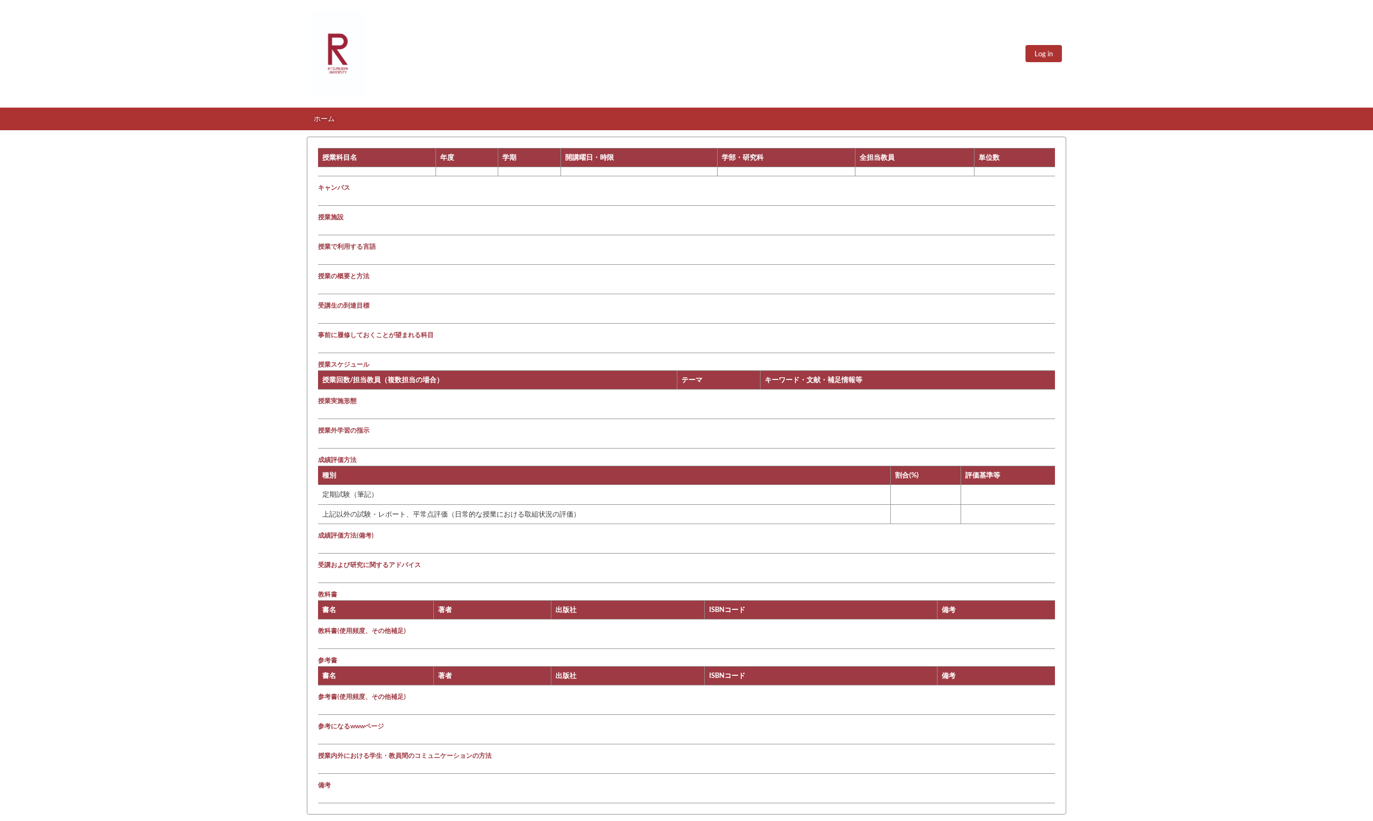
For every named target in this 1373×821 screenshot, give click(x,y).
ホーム (324, 118)
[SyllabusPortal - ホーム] (338, 53)
